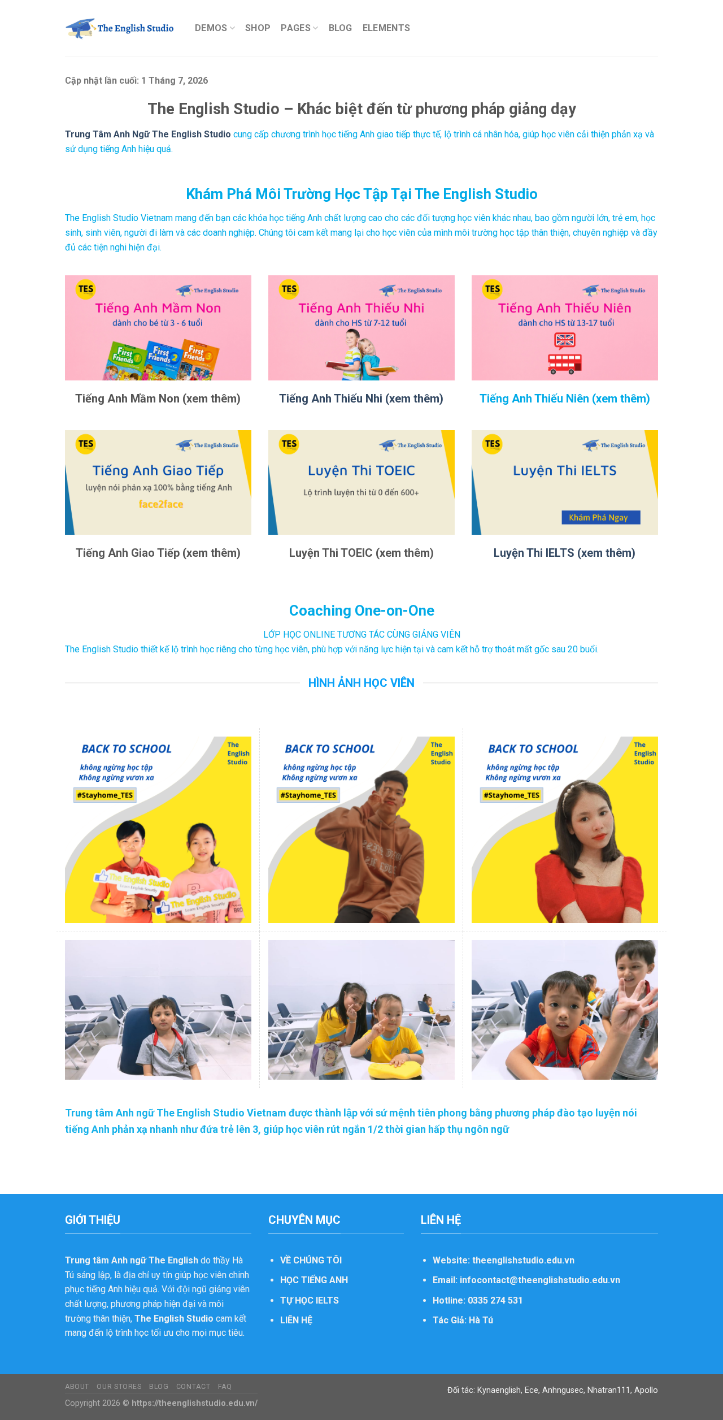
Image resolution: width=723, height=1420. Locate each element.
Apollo (646, 1390)
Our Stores (119, 1387)
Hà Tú (481, 1320)
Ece (531, 1390)
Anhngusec (562, 1390)
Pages (296, 28)
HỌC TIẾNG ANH (314, 1280)
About (77, 1387)
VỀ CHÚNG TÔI (311, 1260)
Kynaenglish (499, 1390)
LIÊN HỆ (296, 1320)
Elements (387, 28)
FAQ (225, 1387)
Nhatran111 (608, 1390)
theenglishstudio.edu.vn (523, 1260)
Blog (340, 28)
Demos (211, 28)
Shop (258, 28)
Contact (193, 1387)
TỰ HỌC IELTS (309, 1300)
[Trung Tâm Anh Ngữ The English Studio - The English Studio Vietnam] (121, 28)
